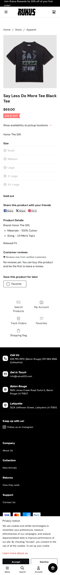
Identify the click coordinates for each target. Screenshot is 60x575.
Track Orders (18, 323)
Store (18, 29)
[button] (14, 284)
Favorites (41, 323)
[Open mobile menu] (6, 12)
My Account (41, 307)
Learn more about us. (15, 553)
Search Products (18, 309)
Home (6, 29)
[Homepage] (30, 12)
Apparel (31, 29)
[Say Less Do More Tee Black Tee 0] (30, 61)
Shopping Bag (18, 335)
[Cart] (54, 12)
